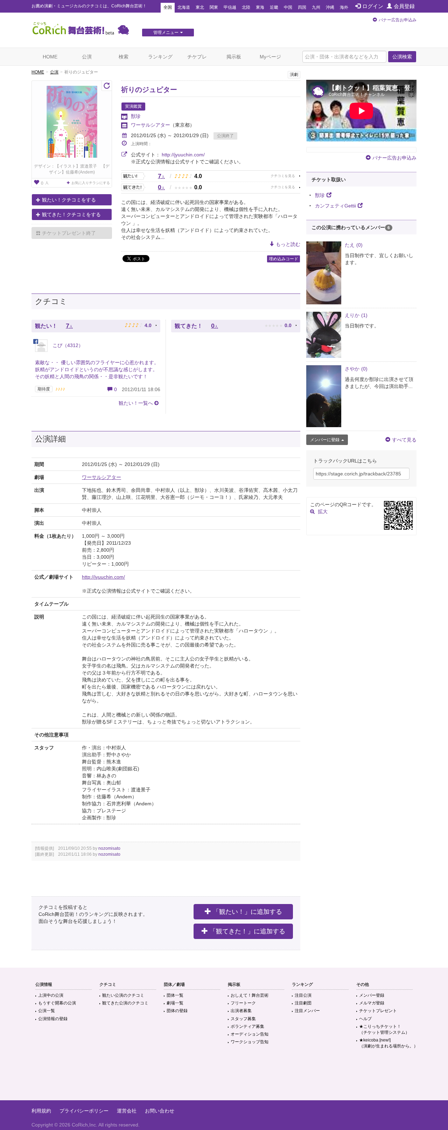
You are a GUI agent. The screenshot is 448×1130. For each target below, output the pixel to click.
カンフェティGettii (335, 206)
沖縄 (330, 7)
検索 (123, 56)
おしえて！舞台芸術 (249, 995)
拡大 (323, 511)
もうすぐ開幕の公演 (57, 1003)
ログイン (372, 6)
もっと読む (288, 244)
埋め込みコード (283, 258)
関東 (214, 7)
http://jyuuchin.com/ (183, 154)
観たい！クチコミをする (69, 200)
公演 (87, 56)
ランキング (160, 56)
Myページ (270, 56)
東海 (260, 7)
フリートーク (243, 1003)
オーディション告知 (249, 1034)
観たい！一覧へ (136, 403)
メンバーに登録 (325, 439)
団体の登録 (177, 1010)
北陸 (246, 7)
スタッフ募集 (243, 1018)
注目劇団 (303, 1003)
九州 (316, 7)
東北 (200, 7)
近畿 (274, 7)
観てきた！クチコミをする (71, 214)
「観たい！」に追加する (247, 911)
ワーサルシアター (150, 125)
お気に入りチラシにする (90, 183)
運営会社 (126, 1111)
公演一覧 (46, 1010)
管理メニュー (165, 32)
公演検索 (402, 56)
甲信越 (230, 7)
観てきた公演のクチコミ (125, 1003)
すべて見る (404, 440)
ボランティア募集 (247, 1026)
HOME (50, 56)
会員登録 (404, 6)
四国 (302, 7)
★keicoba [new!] (388, 1043)
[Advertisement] (223, 1077)
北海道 (183, 7)
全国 (167, 7)
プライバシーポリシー (83, 1111)
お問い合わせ (159, 1111)
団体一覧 (175, 995)
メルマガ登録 (371, 1003)
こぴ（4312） (67, 345)
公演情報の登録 (53, 1018)
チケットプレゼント (378, 1010)
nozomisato (109, 848)
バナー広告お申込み (397, 19)
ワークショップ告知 (249, 1041)
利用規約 (41, 1111)
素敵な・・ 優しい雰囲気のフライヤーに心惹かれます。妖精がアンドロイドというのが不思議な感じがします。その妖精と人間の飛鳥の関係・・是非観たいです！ (97, 369)
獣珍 (136, 116)
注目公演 (303, 995)
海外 (344, 7)
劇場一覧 (175, 1003)
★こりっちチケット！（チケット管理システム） (384, 1029)
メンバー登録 (371, 995)
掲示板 (233, 56)
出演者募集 (241, 1010)
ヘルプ (365, 1018)
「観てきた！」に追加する (247, 931)
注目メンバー (307, 1010)
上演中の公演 (50, 995)
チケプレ (197, 56)
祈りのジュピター (149, 89)
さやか (356, 369)
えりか (356, 315)
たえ (354, 245)
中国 (288, 7)
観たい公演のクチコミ (123, 995)
